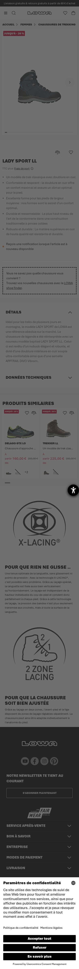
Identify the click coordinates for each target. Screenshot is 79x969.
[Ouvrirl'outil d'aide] (73, 490)
